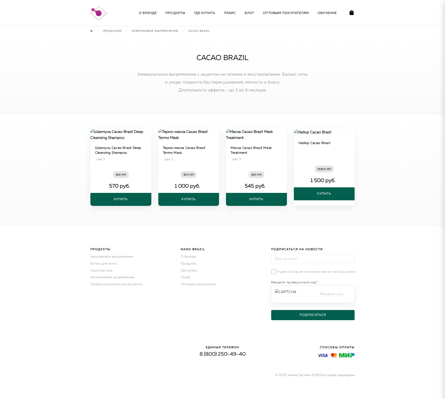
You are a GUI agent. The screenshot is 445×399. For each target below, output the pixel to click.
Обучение (327, 13)
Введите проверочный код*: (294, 282)
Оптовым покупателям (286, 13)
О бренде (148, 13)
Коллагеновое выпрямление (112, 277)
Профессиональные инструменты (116, 284)
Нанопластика (101, 270)
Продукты (175, 13)
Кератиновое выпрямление (111, 256)
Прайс (230, 13)
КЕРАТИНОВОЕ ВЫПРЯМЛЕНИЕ (155, 31)
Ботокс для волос (104, 263)
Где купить (204, 13)
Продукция (113, 31)
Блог (249, 13)
